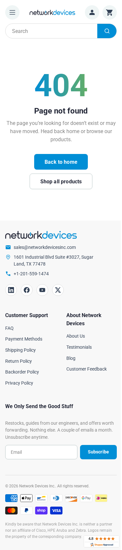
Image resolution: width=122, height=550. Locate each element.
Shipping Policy (20, 350)
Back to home (61, 162)
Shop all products (61, 181)
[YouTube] (42, 290)
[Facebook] (27, 290)
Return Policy (18, 361)
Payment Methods (23, 339)
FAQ (9, 328)
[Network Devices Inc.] (52, 12)
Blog (70, 358)
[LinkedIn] (11, 290)
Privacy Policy (19, 383)
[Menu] (12, 12)
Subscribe (98, 451)
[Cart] (109, 12)
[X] (58, 290)
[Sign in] (92, 12)
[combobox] (61, 31)
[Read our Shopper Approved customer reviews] (101, 541)
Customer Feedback (86, 369)
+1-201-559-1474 (31, 273)
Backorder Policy (22, 371)
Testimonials (79, 347)
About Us (75, 336)
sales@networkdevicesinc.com (45, 247)
